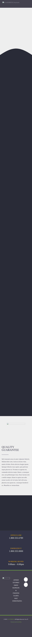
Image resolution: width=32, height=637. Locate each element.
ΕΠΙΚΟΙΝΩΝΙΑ (17, 601)
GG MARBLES (11, 619)
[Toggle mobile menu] (28, 5)
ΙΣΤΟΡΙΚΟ (16, 582)
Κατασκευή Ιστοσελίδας (16, 622)
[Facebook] (26, 579)
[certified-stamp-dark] (16, 423)
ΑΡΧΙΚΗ (16, 580)
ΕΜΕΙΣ (16, 585)
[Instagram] (26, 585)
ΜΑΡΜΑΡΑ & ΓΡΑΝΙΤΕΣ (15, 590)
